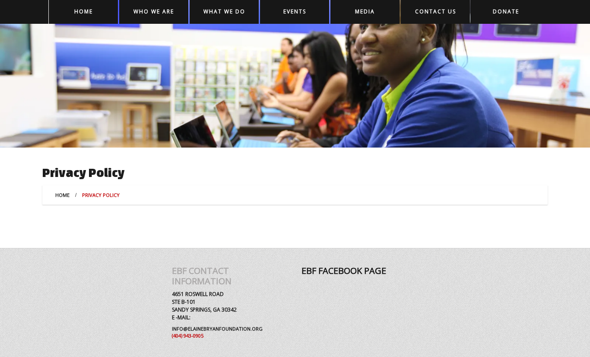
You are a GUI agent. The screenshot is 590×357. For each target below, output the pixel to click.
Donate (506, 11)
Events (294, 11)
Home (83, 11)
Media (365, 11)
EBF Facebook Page (343, 271)
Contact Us (435, 11)
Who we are (153, 11)
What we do (224, 11)
